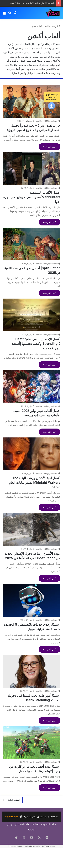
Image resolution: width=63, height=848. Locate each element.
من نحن (10, 824)
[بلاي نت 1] (48, 13)
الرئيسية (54, 26)
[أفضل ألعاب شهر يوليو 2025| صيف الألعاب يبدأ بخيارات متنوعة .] (31, 386)
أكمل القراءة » (49, 146)
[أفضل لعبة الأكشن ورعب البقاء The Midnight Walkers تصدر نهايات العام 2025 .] (31, 453)
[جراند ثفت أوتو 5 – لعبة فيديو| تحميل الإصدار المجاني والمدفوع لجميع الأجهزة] (31, 101)
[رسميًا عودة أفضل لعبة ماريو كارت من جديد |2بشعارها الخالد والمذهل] (31, 742)
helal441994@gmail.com (47, 121)
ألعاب (46, 26)
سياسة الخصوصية (48, 824)
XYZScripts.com (48, 846)
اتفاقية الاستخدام (22, 824)
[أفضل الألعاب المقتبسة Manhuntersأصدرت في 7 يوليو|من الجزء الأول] (31, 168)
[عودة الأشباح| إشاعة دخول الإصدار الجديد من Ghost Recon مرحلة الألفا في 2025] (31, 529)
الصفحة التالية (14, 800)
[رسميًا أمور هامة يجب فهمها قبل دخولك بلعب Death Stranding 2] (31, 671)
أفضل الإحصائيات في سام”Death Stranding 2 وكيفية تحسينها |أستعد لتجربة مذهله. (36, 343)
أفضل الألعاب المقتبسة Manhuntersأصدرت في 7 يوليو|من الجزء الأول (31, 197)
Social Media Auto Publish (19, 846)
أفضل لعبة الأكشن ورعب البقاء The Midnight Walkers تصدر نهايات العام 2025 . (34, 482)
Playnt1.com (13, 816)
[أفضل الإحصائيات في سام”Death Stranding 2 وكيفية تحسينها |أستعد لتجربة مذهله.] (31, 315)
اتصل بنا (35, 824)
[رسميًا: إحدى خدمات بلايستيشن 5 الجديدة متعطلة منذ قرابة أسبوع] (31, 600)
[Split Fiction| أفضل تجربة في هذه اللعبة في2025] (31, 244)
